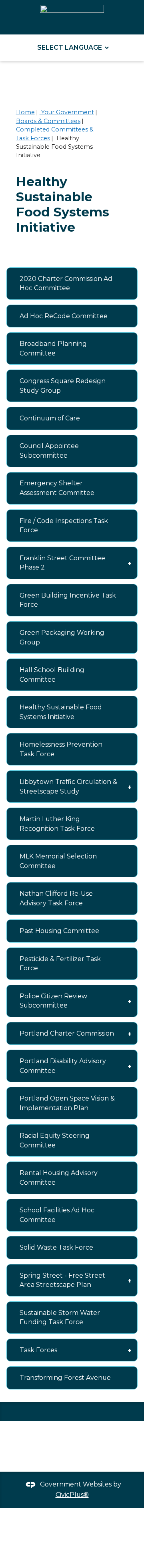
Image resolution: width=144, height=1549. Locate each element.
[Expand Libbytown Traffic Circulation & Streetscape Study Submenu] (130, 786)
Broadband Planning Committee (53, 348)
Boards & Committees (48, 121)
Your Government (67, 112)
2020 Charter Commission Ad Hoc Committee (66, 283)
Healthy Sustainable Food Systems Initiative (61, 712)
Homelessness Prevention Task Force (61, 749)
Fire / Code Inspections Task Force (64, 525)
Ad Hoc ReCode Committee (64, 316)
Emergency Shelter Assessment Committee (57, 488)
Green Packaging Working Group (62, 637)
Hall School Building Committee (52, 674)
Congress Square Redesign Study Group (63, 385)
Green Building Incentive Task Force (68, 600)
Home (25, 112)
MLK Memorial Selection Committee (58, 861)
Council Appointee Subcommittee (49, 450)
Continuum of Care (50, 418)
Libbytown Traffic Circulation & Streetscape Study (68, 786)
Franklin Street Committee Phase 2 (62, 563)
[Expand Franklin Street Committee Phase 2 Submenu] (130, 563)
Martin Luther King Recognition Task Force (57, 823)
